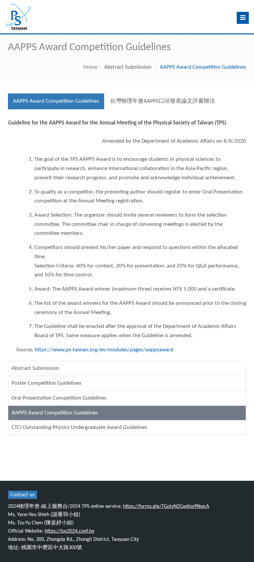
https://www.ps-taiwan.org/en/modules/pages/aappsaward (104, 350)
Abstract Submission (35, 368)
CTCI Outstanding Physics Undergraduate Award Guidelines (79, 427)
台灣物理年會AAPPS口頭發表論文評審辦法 (162, 101)
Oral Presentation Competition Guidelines (59, 398)
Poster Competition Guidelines (46, 383)
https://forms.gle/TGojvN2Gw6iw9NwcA (166, 506)
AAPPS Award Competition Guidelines (56, 101)
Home (90, 67)
